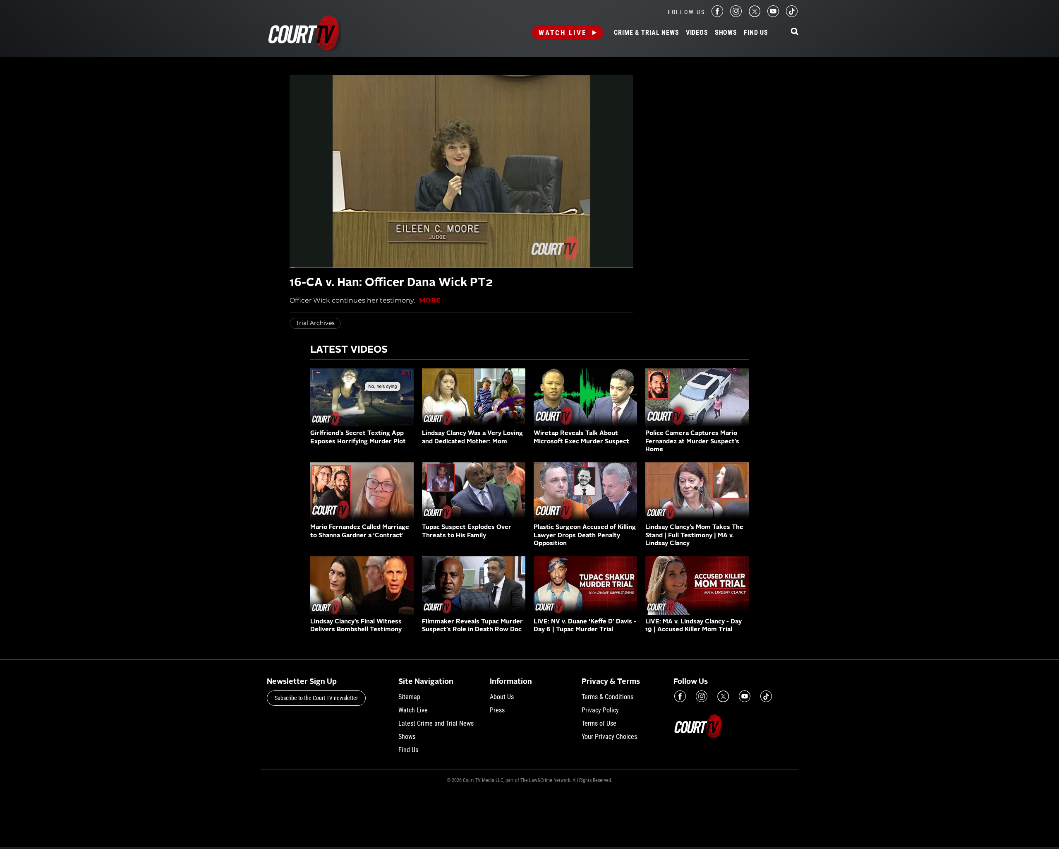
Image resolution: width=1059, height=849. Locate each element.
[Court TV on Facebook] (717, 15)
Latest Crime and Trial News (436, 723)
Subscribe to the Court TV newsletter (316, 698)
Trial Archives (315, 323)
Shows (726, 32)
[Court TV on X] (754, 15)
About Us (502, 697)
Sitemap (409, 697)
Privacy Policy (600, 710)
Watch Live (563, 33)
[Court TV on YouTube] (773, 15)
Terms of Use (599, 723)
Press (497, 710)
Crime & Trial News (646, 32)
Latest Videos (349, 350)
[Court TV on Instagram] (736, 15)
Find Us (756, 32)
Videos (697, 32)
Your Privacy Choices (609, 737)
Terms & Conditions (607, 697)
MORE (430, 300)
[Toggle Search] (794, 32)
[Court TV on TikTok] (792, 15)
